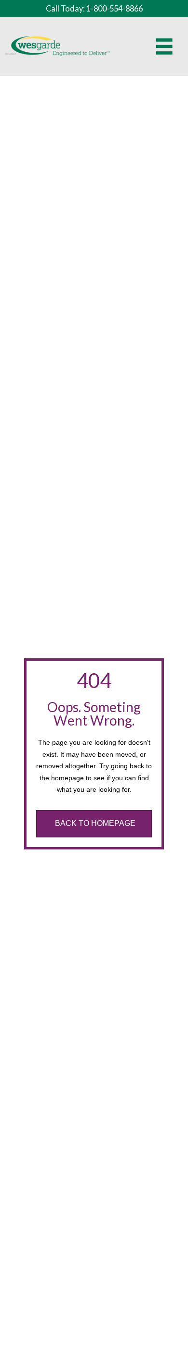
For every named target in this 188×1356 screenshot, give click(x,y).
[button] (94, 823)
